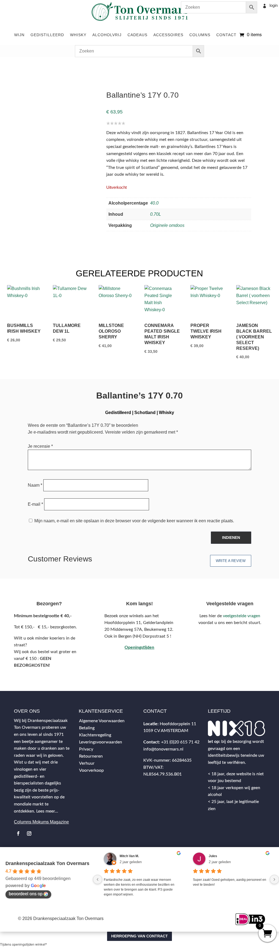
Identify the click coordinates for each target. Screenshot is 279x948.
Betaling (87, 728)
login (273, 5)
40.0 (154, 203)
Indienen (231, 537)
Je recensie (40, 446)
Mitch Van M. (129, 856)
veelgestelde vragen (241, 616)
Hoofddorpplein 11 (178, 724)
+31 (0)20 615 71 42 (180, 742)
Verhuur (87, 763)
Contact (226, 35)
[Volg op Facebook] (18, 833)
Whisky (78, 35)
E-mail (35, 504)
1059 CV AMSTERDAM (165, 730)
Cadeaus (137, 35)
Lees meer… (47, 811)
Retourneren (91, 756)
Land (35, 66)
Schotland (51, 66)
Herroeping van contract (139, 936)
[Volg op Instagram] (29, 833)
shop (23, 66)
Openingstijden (139, 647)
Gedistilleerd (47, 35)
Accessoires (168, 35)
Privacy (86, 749)
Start (11, 66)
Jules (213, 856)
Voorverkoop (91, 770)
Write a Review (230, 561)
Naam (35, 485)
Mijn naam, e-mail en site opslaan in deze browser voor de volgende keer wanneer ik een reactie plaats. (134, 520)
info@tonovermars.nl (163, 749)
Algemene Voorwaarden (102, 721)
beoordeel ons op (26, 893)
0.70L (155, 214)
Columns (199, 35)
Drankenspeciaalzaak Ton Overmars (47, 863)
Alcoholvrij (107, 35)
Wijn (19, 35)
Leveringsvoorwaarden (100, 742)
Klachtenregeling (95, 735)
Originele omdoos (167, 225)
